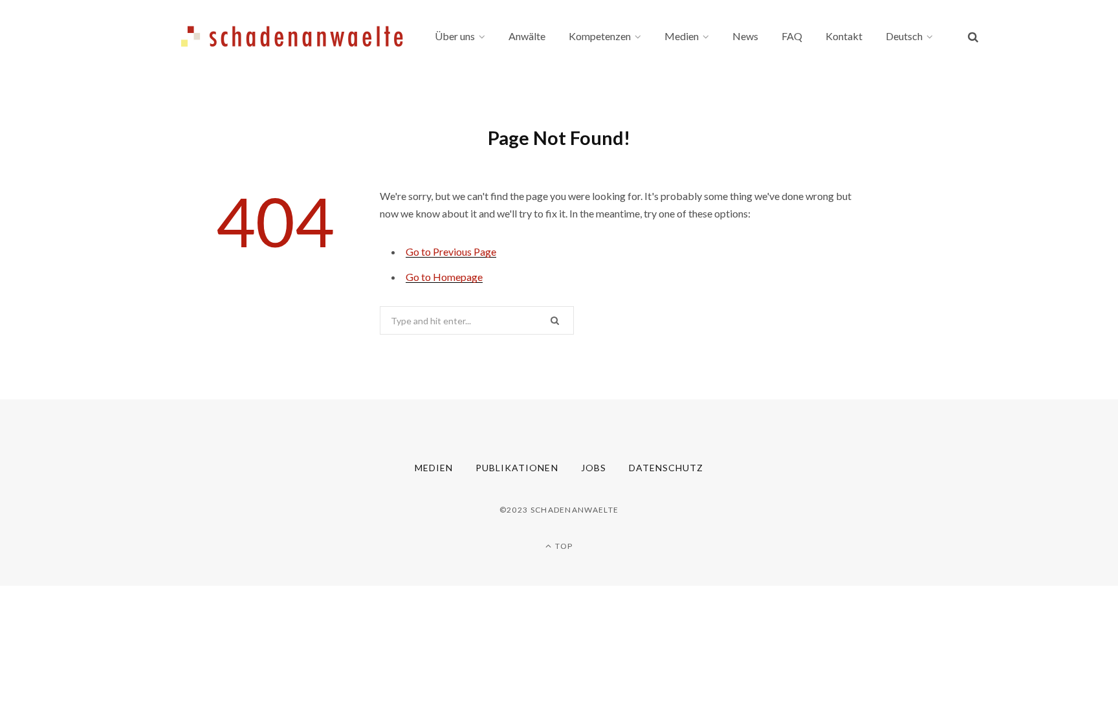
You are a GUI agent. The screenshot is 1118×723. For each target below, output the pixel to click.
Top (563, 546)
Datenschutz (666, 467)
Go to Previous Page (451, 251)
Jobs (593, 467)
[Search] (973, 36)
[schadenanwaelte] (292, 36)
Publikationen (517, 467)
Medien (434, 467)
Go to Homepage (444, 277)
